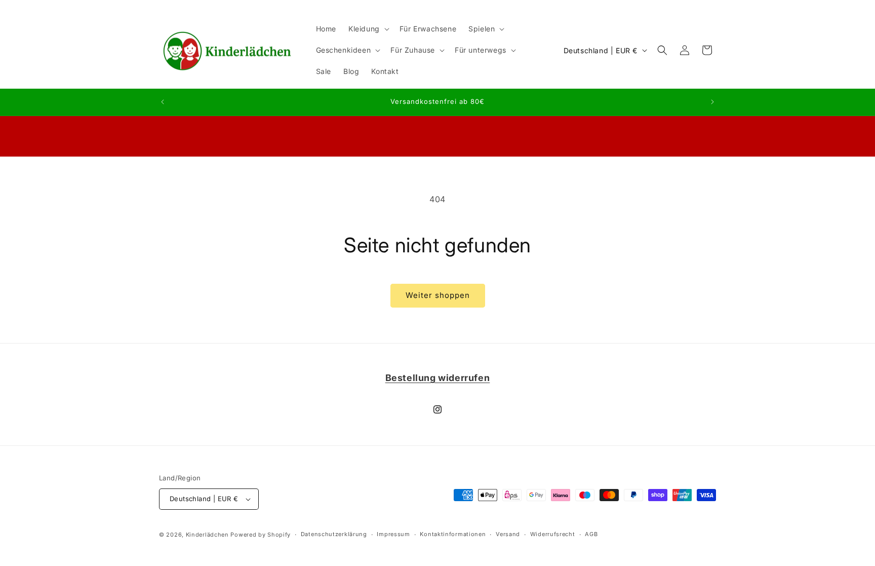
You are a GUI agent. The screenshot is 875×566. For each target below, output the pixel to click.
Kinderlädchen (207, 534)
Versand (508, 534)
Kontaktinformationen (453, 534)
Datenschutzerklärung (334, 534)
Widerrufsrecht (552, 534)
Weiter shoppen (438, 295)
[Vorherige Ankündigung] (162, 101)
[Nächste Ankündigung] (712, 101)
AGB (591, 534)
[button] (367, 29)
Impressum (393, 534)
